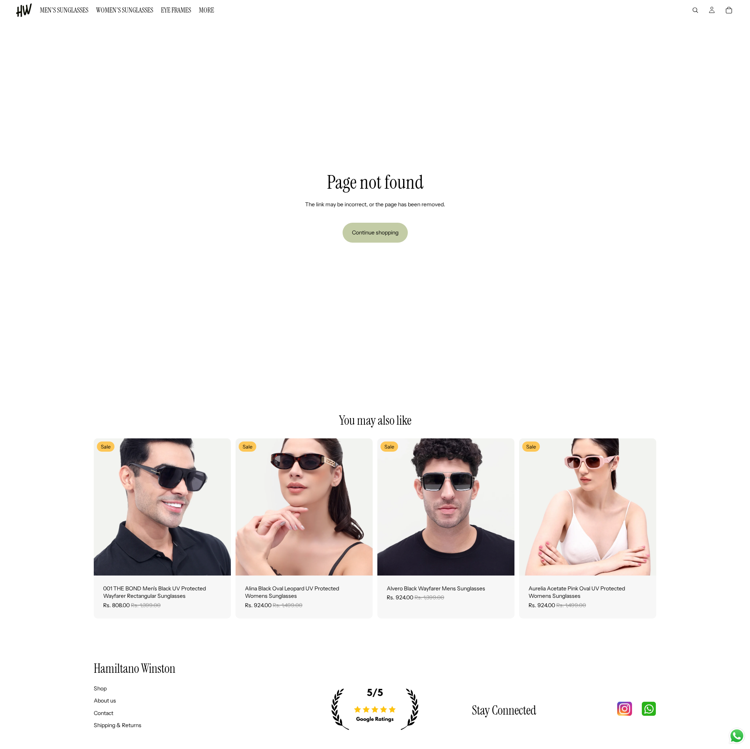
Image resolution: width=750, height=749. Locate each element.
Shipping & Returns (117, 725)
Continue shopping (375, 232)
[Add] (219, 563)
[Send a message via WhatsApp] (737, 736)
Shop (100, 688)
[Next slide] (219, 506)
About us (105, 700)
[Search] (695, 10)
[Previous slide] (105, 506)
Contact (103, 713)
